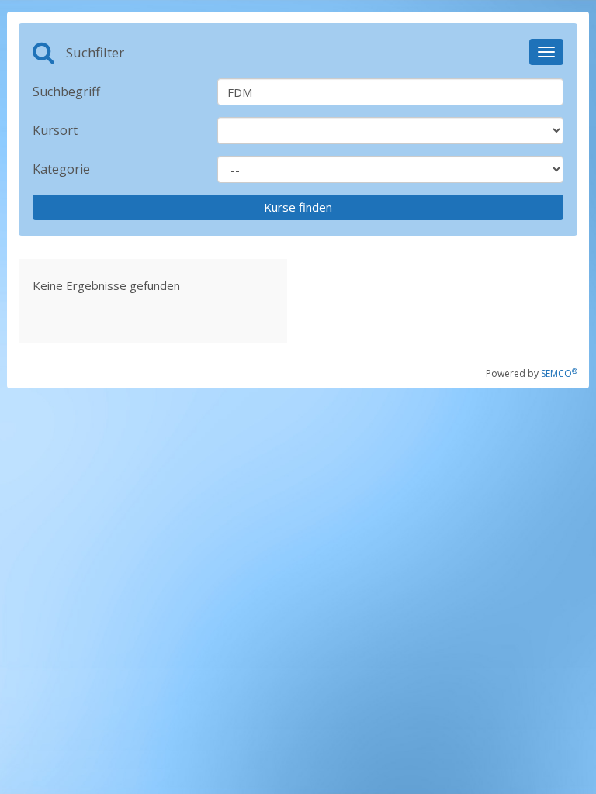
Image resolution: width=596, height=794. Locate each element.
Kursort (55, 130)
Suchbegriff (66, 91)
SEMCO (559, 373)
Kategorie (61, 169)
